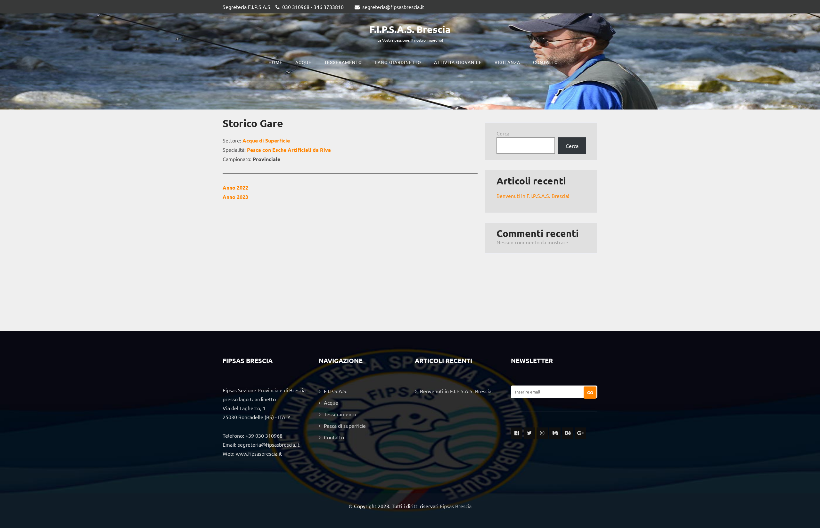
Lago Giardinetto (398, 62)
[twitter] (529, 433)
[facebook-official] (516, 433)
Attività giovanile (458, 62)
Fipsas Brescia (456, 506)
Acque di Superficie (266, 140)
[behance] (567, 433)
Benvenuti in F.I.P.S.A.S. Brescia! (532, 195)
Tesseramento (343, 62)
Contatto (545, 62)
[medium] (555, 433)
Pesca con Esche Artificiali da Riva (289, 149)
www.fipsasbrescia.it (259, 453)
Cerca (502, 133)
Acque (303, 62)
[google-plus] (580, 433)
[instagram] (542, 433)
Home (275, 62)
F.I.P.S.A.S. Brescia (410, 29)
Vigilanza (507, 62)
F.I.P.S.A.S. (336, 391)
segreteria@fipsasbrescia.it (393, 7)
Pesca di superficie (345, 425)
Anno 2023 (235, 196)
